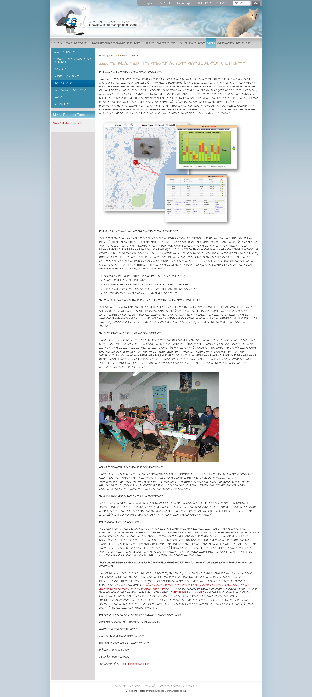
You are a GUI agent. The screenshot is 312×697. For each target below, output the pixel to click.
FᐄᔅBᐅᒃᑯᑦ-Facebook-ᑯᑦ (188, 592)
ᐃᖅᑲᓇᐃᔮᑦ (151, 685)
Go (256, 3)
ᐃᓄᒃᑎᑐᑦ (166, 3)
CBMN (113, 55)
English (149, 3)
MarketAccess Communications (165, 691)
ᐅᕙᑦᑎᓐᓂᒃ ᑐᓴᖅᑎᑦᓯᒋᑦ (212, 3)
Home (102, 55)
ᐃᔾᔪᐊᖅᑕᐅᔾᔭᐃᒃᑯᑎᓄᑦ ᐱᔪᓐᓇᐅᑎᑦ (178, 685)
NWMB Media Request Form (69, 123)
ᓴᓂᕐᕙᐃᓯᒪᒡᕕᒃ (61, 104)
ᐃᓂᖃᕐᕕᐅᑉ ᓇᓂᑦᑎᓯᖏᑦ (128, 685)
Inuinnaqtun (185, 3)
